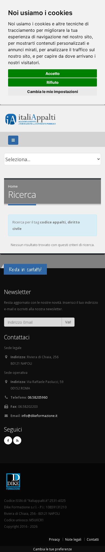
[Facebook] (8, 440)
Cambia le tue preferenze (52, 549)
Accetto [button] (53, 73)
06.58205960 (37, 397)
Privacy (54, 539)
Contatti (93, 539)
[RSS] (17, 440)
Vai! (68, 322)
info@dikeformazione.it (39, 415)
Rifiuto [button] (53, 82)
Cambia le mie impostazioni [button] (52, 91)
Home (13, 186)
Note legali (73, 539)
